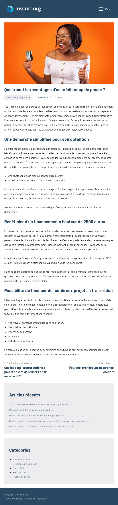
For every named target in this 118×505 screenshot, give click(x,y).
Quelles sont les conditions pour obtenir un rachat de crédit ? (42, 426)
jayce (59, 97)
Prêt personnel (21, 472)
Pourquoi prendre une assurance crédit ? (31, 409)
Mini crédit (18, 468)
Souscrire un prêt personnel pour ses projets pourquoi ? (39, 404)
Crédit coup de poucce (18, 97)
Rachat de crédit (22, 476)
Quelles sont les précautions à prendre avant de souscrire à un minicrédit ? (49, 420)
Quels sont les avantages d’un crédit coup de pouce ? (37, 415)
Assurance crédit (22, 459)
